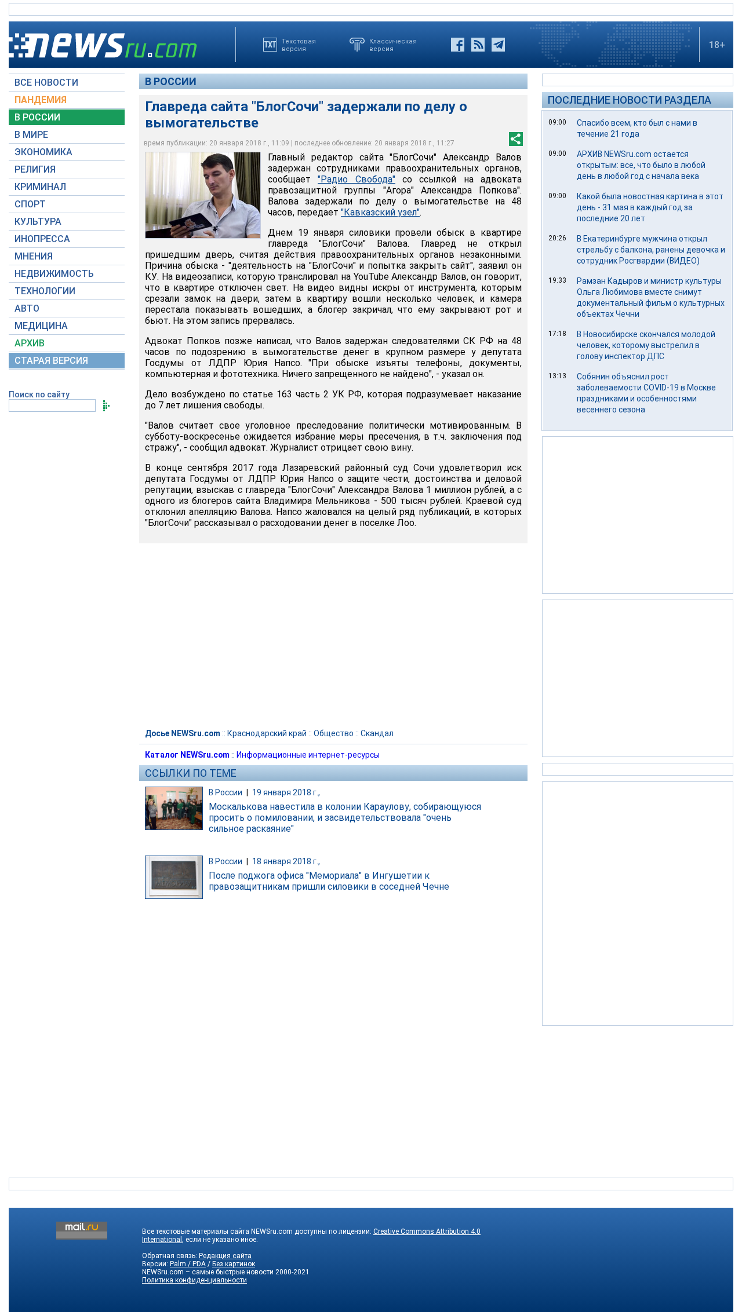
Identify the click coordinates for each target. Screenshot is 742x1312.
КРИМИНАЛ (40, 186)
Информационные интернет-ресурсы (308, 754)
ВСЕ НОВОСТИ (46, 82)
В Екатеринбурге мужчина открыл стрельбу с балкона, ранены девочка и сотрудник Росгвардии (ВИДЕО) (651, 249)
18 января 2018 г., (286, 861)
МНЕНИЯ (33, 256)
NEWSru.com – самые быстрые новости (208, 1272)
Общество (334, 733)
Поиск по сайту (39, 394)
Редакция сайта (225, 1256)
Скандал (377, 733)
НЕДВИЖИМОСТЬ (54, 273)
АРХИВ (29, 343)
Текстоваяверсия (299, 45)
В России (171, 81)
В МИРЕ (31, 134)
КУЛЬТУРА (37, 221)
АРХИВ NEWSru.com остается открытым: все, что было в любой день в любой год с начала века (641, 165)
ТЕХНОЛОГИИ (44, 291)
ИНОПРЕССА (42, 238)
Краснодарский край (267, 733)
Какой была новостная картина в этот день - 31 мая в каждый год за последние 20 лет (650, 207)
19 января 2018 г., (286, 792)
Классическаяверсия (393, 45)
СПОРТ (30, 204)
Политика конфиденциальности (194, 1280)
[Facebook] (457, 45)
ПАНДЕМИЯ (40, 99)
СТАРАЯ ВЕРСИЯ (51, 360)
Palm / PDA (188, 1264)
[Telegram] (498, 45)
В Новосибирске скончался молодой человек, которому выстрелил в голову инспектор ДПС (646, 345)
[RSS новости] (478, 45)
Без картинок (233, 1264)
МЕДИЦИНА (41, 325)
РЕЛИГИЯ (35, 169)
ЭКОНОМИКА (43, 152)
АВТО (26, 308)
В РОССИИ (37, 117)
